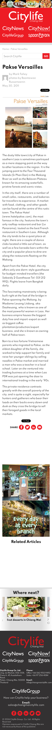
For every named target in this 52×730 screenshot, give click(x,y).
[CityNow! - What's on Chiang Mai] (39, 29)
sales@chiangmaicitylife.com (26, 704)
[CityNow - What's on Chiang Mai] (39, 654)
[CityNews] (13, 29)
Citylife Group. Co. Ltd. (20, 719)
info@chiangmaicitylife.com (39, 682)
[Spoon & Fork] (39, 35)
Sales (37, 675)
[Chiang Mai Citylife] (26, 17)
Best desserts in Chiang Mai (26, 612)
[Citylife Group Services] (13, 35)
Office (38, 672)
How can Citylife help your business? (26, 697)
